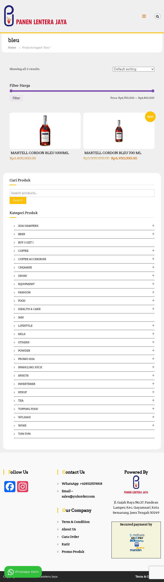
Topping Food (28, 408)
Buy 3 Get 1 (26, 242)
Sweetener (26, 384)
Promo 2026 (26, 359)
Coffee (23, 250)
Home (12, 47)
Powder (24, 350)
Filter (16, 98)
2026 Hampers (28, 225)
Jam (21, 317)
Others (23, 342)
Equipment (26, 284)
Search (18, 200)
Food (21, 300)
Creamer (25, 267)
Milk (22, 334)
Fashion (24, 292)
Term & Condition (76, 522)
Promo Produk (73, 552)
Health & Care (29, 309)
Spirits (23, 375)
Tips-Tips (24, 433)
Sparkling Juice (30, 367)
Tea (20, 400)
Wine (22, 425)
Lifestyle (25, 325)
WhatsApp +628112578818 (82, 484)
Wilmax (24, 417)
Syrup (22, 392)
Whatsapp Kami (26, 571)
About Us (69, 529)
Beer (21, 234)
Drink (22, 275)
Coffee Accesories (32, 259)
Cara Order (70, 537)
